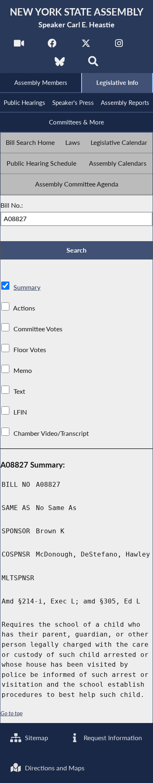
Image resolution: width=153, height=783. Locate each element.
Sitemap (35, 737)
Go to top (11, 713)
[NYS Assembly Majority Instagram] (119, 45)
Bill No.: (11, 205)
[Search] (93, 64)
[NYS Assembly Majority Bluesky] (60, 64)
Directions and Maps (53, 768)
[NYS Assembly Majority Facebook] (52, 45)
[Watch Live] (19, 45)
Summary (26, 287)
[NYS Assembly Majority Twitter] (86, 45)
